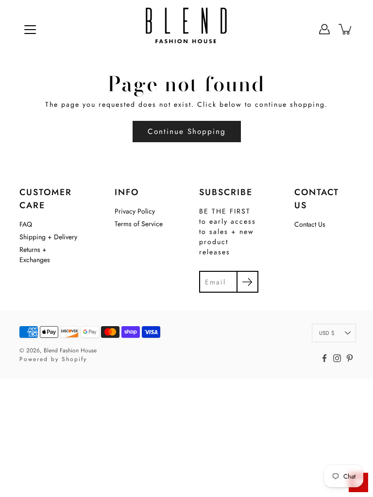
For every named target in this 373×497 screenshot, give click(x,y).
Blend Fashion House (70, 350)
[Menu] (30, 29)
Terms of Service (139, 224)
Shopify (74, 359)
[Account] (324, 29)
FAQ (25, 224)
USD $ (326, 333)
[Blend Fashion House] (186, 29)
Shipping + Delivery (48, 237)
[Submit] (247, 282)
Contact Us (309, 224)
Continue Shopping (187, 131)
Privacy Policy (135, 211)
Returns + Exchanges (34, 255)
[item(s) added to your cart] (346, 29)
